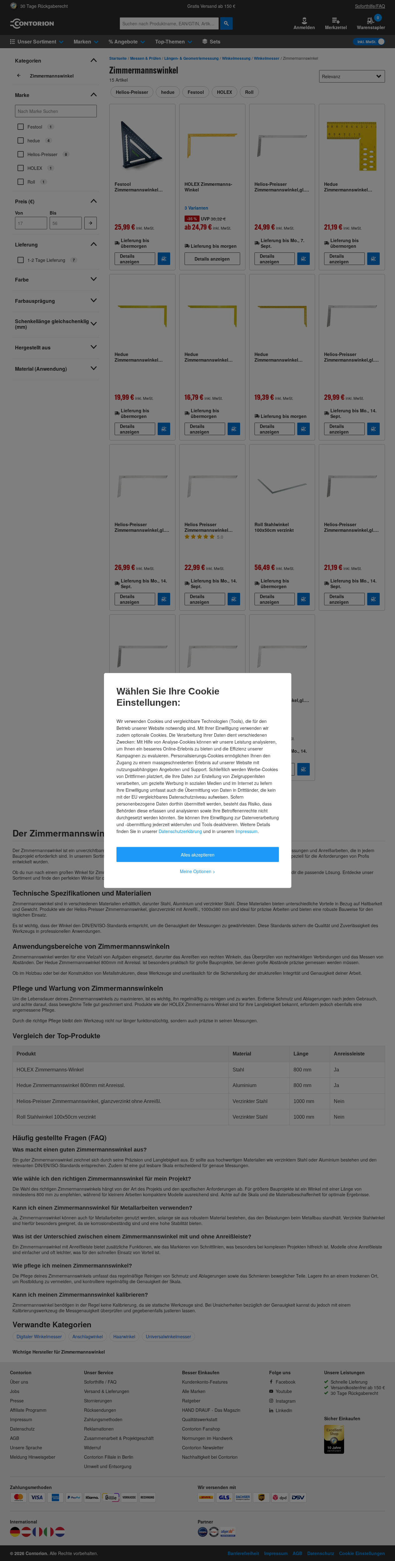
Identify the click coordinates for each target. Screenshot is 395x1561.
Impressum (246, 831)
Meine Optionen (197, 871)
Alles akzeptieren (198, 855)
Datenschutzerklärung (180, 831)
